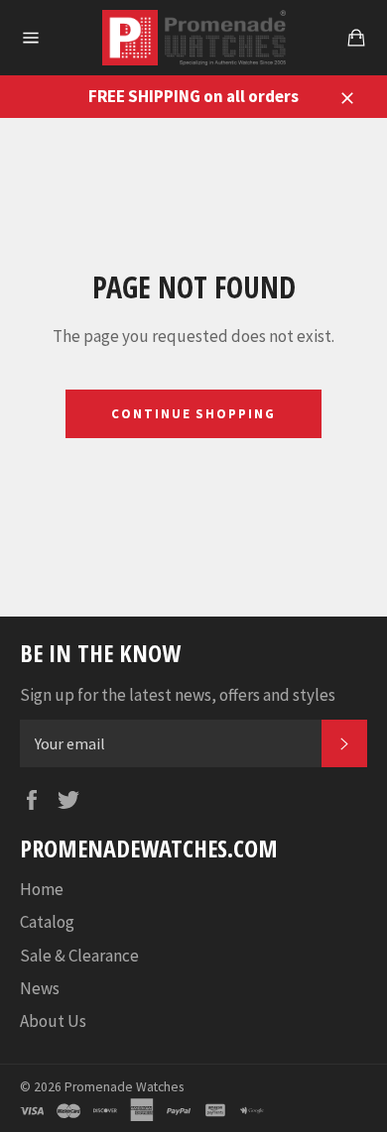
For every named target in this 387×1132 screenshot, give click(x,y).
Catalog (47, 922)
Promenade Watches (124, 1086)
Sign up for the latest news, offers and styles (177, 695)
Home (42, 889)
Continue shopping (193, 413)
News (40, 988)
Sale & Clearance (79, 955)
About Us (53, 1021)
